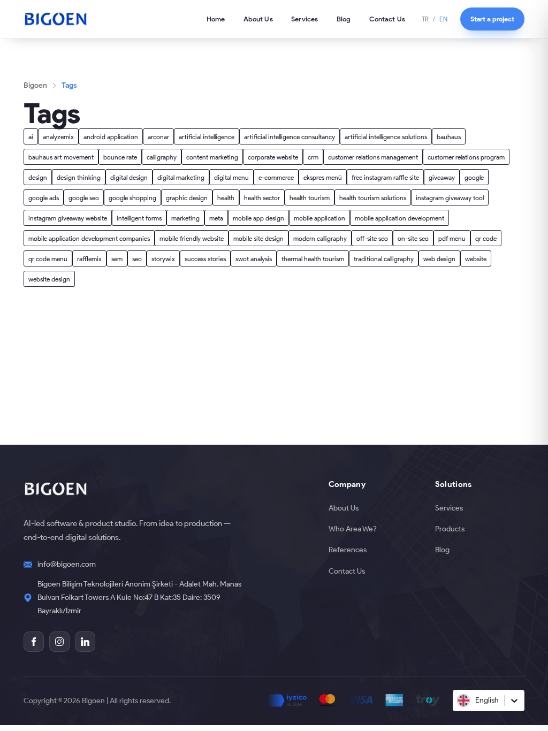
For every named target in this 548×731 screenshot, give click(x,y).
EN (443, 19)
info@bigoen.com (66, 564)
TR (425, 19)
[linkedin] (85, 641)
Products (450, 529)
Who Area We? (353, 529)
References (348, 549)
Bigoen (35, 85)
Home (216, 18)
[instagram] (59, 641)
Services (304, 18)
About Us (258, 18)
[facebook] (34, 641)
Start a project (492, 18)
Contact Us (387, 18)
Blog (344, 18)
